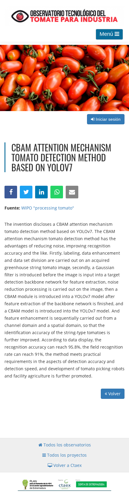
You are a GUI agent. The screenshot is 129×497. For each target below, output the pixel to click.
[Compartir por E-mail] (72, 192)
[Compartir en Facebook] (10, 192)
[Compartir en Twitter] (26, 192)
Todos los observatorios (66, 445)
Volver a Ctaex (67, 465)
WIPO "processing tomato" (47, 208)
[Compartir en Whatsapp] (56, 192)
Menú (107, 34)
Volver (114, 393)
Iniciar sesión (107, 119)
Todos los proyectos (66, 455)
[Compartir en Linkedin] (41, 192)
